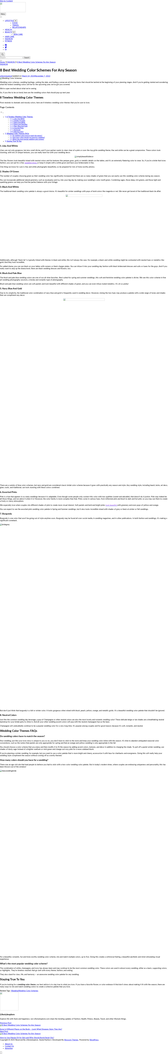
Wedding (14, 991)
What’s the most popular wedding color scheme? (28, 139)
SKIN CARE (18, 34)
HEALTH (8, 30)
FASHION (9, 39)
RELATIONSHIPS (19, 27)
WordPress (94, 1040)
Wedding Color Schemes (28, 991)
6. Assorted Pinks (18, 128)
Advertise (9, 1048)
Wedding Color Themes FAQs (18, 134)
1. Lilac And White (18, 119)
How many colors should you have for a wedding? (29, 137)
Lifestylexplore (6, 76)
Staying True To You (14, 141)
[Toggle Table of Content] (2, 113)
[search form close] (1, 60)
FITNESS (8, 41)
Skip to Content (6, 1)
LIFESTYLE (9, 21)
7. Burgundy (17, 130)
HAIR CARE (9, 37)
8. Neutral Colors (18, 131)
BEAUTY (8, 32)
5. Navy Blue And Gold (20, 126)
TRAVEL (15, 25)
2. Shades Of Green (19, 120)
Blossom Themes (71, 1040)
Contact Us (9, 1046)
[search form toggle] (2, 54)
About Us (9, 1044)
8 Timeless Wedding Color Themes (20, 117)
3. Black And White (19, 122)
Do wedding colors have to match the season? (27, 135)
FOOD (15, 23)
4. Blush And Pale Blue (20, 124)
